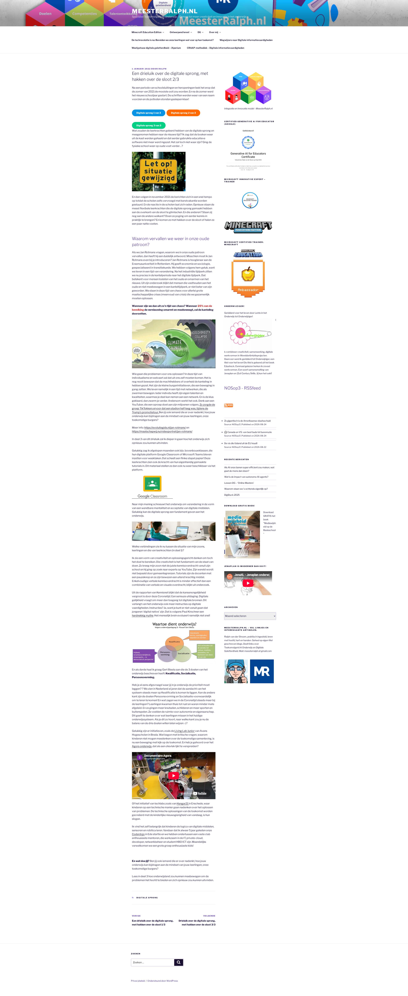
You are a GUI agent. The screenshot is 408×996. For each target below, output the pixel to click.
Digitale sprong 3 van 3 (148, 125)
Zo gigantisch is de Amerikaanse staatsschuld (247, 420)
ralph (163, 69)
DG (199, 32)
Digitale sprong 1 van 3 (148, 112)
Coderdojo (138, 834)
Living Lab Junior (185, 730)
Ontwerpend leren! (179, 32)
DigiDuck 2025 (232, 494)
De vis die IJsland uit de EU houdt (240, 443)
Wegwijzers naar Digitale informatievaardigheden (246, 40)
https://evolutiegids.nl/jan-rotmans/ (165, 427)
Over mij (213, 32)
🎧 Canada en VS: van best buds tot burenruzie (248, 432)
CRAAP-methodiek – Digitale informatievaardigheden (215, 47)
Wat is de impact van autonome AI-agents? (246, 476)
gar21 (185, 803)
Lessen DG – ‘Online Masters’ (239, 482)
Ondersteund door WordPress (162, 980)
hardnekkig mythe (142, 615)
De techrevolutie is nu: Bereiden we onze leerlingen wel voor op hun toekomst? (173, 40)
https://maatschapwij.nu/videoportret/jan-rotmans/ (162, 431)
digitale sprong (147, 898)
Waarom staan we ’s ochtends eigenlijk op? (246, 488)
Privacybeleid (138, 980)
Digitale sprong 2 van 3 (183, 112)
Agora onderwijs (142, 746)
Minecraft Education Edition (146, 32)
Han (179, 803)
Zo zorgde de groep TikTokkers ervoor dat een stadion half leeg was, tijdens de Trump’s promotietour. (173, 408)
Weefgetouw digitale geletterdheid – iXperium (156, 47)
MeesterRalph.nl (165, 11)
